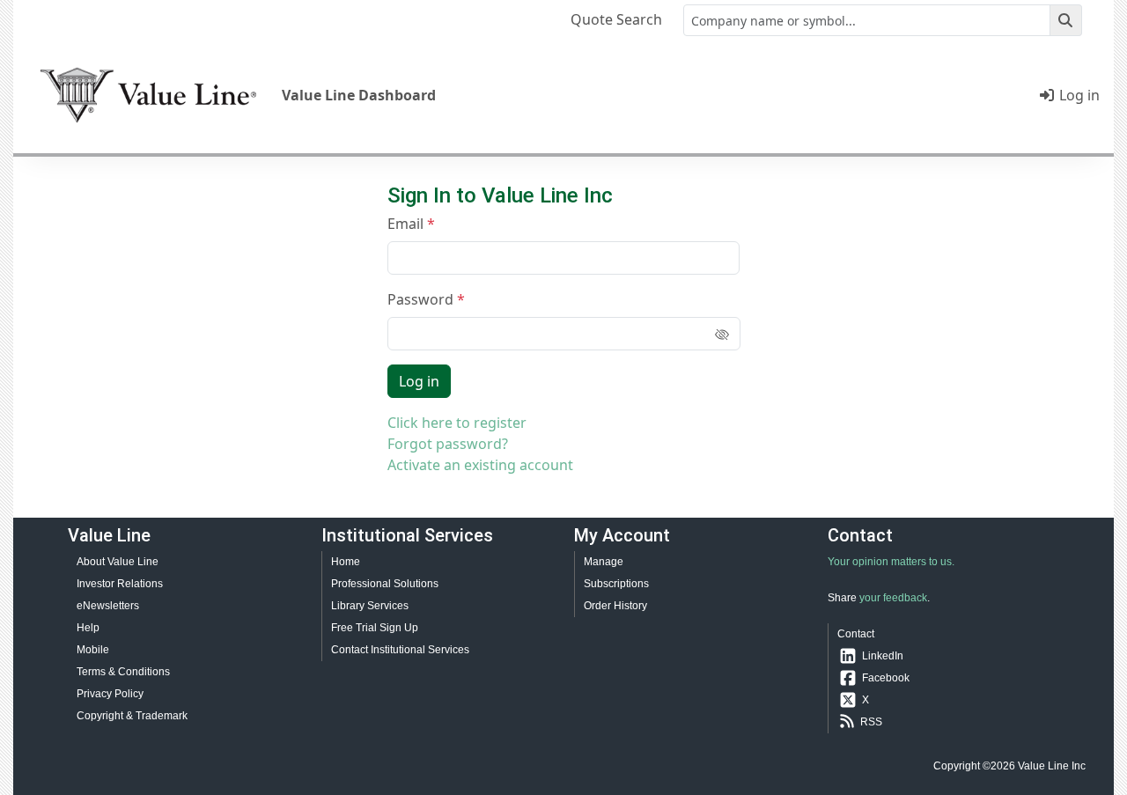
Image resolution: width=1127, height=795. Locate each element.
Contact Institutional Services (400, 650)
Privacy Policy (110, 694)
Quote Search (616, 19)
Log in (1078, 95)
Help (88, 628)
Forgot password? (447, 443)
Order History (615, 606)
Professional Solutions (384, 584)
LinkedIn (882, 656)
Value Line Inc (1052, 766)
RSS (871, 722)
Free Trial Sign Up (374, 628)
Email (405, 223)
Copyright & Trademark (132, 716)
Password (420, 299)
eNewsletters (108, 606)
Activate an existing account (480, 465)
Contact (855, 634)
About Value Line (117, 562)
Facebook (886, 678)
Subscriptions (616, 584)
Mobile (93, 650)
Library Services (370, 606)
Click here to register (457, 422)
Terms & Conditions (123, 672)
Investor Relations (120, 584)
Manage (603, 562)
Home (345, 562)
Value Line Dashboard (359, 95)
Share (842, 598)
